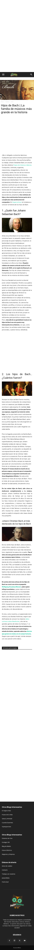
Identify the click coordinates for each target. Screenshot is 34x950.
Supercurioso (17, 202)
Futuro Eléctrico (7, 850)
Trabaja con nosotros (8, 874)
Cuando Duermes (7, 822)
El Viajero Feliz (6, 811)
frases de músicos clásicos (22, 165)
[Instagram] (14, 940)
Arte (12, 102)
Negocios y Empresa (8, 854)
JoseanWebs (6, 878)
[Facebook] (9, 941)
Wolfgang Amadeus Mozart (11, 587)
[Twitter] (19, 941)
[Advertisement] (17, 18)
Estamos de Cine (7, 838)
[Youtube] (25, 941)
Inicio (2, 102)
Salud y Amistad (7, 819)
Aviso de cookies (7, 866)
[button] (3, 74)
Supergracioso (6, 826)
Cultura (7, 102)
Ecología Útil (6, 842)
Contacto (4, 870)
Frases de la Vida (7, 815)
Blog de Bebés (6, 846)
